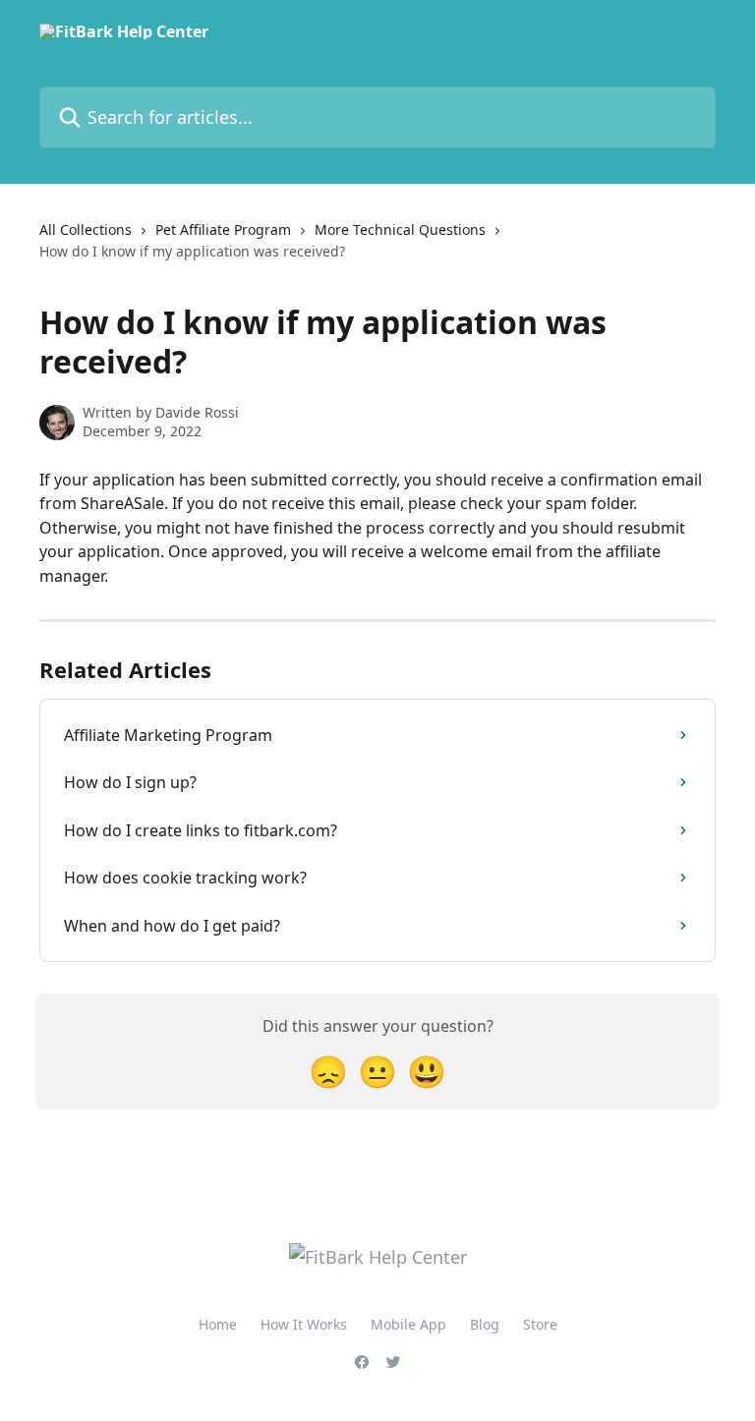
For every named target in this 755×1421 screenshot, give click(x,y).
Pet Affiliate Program (223, 229)
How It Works (304, 1324)
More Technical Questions (400, 229)
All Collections (85, 229)
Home (218, 1324)
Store (540, 1324)
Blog (484, 1324)
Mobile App (408, 1324)
